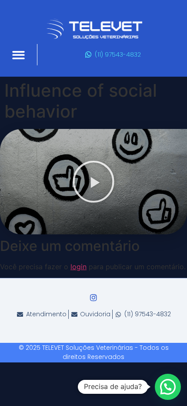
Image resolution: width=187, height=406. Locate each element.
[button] (18, 55)
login (78, 266)
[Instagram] (93, 297)
